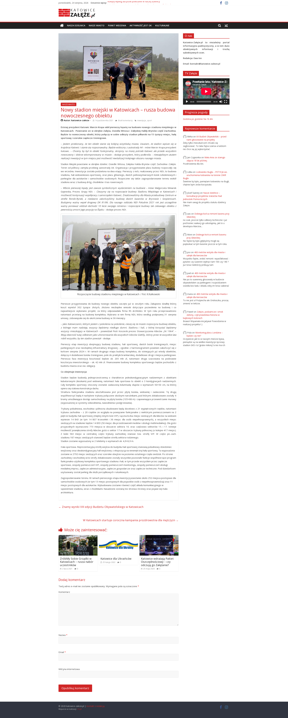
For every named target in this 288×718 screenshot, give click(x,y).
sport (149, 120)
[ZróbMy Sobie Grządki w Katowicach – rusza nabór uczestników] (78, 536)
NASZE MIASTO (96, 25)
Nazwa (62, 634)
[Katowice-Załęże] (61, 25)
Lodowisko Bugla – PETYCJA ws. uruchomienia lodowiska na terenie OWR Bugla (205, 175)
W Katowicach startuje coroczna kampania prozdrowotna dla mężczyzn (130, 520)
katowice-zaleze (80, 120)
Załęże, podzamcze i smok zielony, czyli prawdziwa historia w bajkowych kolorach (203, 314)
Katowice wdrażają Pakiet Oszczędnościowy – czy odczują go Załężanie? (157, 562)
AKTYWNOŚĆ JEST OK (141, 25)
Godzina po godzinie (193, 119)
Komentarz (64, 591)
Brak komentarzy (125, 120)
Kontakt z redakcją (95, 706)
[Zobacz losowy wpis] (226, 25)
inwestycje (141, 120)
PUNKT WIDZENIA (117, 25)
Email (62, 652)
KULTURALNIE (162, 25)
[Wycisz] (220, 101)
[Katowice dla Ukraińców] (118, 536)
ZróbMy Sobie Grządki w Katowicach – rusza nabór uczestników (76, 562)
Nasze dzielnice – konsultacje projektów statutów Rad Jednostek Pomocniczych (202, 196)
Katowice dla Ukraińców (115, 558)
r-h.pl (79, 709)
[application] (206, 91)
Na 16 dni (208, 119)
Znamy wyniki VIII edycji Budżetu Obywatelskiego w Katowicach (100, 507)
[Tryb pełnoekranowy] (225, 101)
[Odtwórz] (186, 101)
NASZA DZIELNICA (76, 25)
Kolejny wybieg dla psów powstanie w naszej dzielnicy (134, 2)
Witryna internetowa (69, 669)
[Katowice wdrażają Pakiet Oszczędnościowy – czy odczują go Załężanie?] (159, 536)
